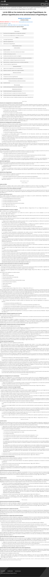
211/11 (17, 25)
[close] (46, 4)
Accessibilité (3, 570)
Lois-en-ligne (4, 4)
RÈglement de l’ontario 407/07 (24, 18)
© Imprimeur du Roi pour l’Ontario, (9, 573)
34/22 (10, 23)
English (46, 1)
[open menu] (42, 4)
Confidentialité (10, 570)
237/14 (22, 25)
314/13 (19, 25)
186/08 (9, 25)
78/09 (11, 25)
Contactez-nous (18, 570)
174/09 (14, 25)
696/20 (25, 25)
